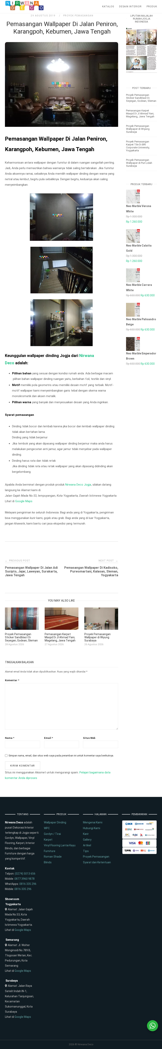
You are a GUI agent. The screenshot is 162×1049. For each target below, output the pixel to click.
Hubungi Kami (91, 828)
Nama (9, 737)
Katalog (108, 6)
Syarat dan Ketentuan (97, 862)
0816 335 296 (27, 883)
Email (48, 737)
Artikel (87, 845)
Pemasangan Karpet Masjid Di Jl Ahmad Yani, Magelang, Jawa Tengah (140, 113)
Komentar (12, 680)
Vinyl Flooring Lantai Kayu (59, 845)
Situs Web (89, 737)
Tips (86, 851)
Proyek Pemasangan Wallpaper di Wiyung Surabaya (138, 128)
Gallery (87, 839)
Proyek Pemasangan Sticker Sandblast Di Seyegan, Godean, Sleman (141, 97)
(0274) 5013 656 (25, 873)
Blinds (48, 862)
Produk (152, 6)
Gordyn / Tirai (52, 833)
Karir (86, 833)
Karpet (48, 839)
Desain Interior (130, 6)
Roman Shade (53, 856)
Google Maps (23, 501)
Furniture (49, 851)
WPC (47, 828)
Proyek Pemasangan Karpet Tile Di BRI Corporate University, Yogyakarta (138, 146)
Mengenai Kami (92, 822)
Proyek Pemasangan (78, 15)
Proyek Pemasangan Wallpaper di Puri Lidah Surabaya (139, 162)
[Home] (24, 9)
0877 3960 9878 (24, 878)
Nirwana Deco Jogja (78, 484)
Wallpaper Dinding (55, 822)
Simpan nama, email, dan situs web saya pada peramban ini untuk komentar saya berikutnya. (61, 755)
